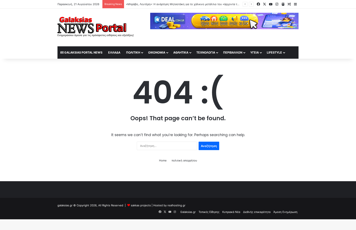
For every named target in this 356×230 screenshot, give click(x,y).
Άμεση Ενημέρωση (285, 212)
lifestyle (274, 52)
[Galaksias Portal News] (95, 27)
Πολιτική (133, 52)
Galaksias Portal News (83, 52)
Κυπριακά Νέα (231, 212)
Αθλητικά (180, 52)
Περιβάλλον (232, 52)
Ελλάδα (114, 52)
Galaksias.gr (188, 212)
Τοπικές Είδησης (209, 212)
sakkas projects (141, 205)
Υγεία (254, 52)
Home (163, 160)
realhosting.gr (176, 205)
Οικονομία (156, 52)
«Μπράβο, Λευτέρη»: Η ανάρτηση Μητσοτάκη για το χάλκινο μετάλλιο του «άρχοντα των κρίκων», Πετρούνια (196, 4)
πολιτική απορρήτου (184, 160)
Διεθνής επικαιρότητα (257, 212)
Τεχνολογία (205, 52)
